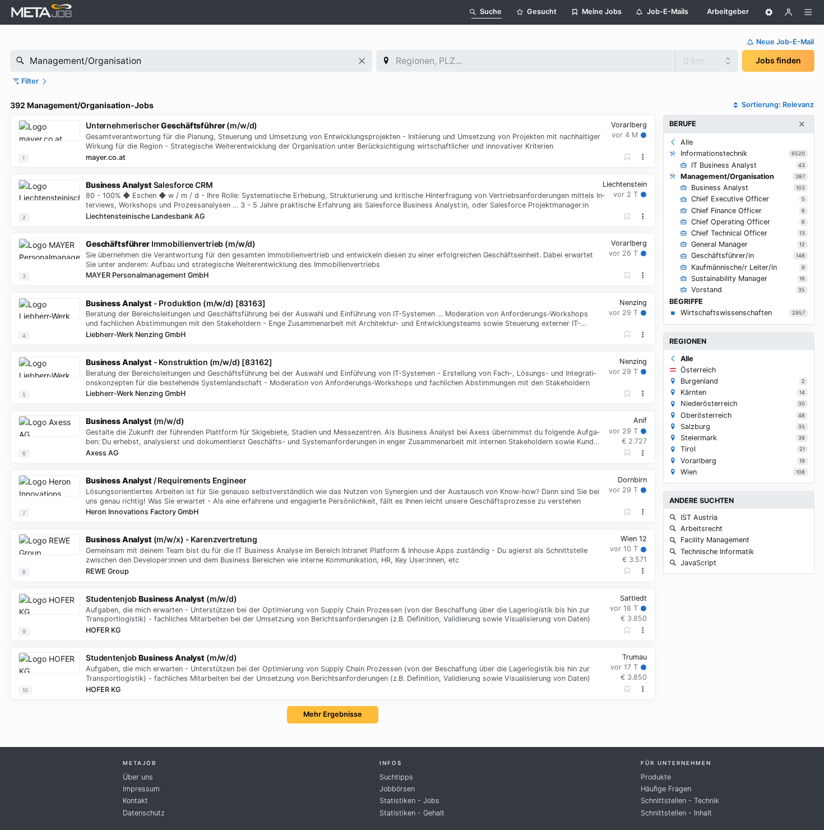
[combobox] (191, 61)
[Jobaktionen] (643, 157)
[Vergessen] (627, 157)
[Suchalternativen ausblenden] (801, 124)
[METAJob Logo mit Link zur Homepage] (41, 12)
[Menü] (808, 12)
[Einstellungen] (769, 12)
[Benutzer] (789, 12)
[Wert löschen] (362, 61)
